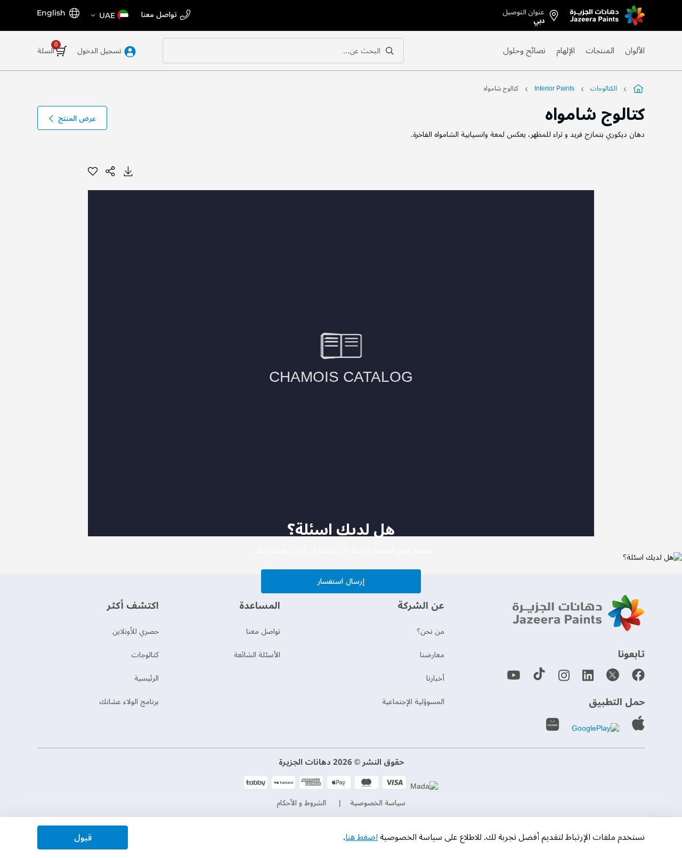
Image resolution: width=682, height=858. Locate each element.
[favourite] (93, 171)
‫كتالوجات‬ (145, 655)
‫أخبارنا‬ (435, 678)
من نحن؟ (430, 631)
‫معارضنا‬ (432, 655)
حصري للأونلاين (135, 631)
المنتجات (600, 50)
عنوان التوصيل (523, 14)
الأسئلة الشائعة (257, 655)
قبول (83, 838)
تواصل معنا (159, 15)
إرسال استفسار (341, 581)
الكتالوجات (603, 88)
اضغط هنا (361, 837)
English (51, 13)
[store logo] (607, 15)
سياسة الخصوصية (377, 803)
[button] (109, 15)
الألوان (635, 50)
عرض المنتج (77, 118)
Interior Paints (553, 88)
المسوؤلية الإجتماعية (413, 701)
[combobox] (283, 50)
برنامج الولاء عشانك (129, 701)
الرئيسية (146, 678)
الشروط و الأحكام (301, 803)
